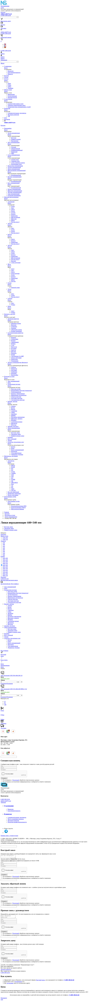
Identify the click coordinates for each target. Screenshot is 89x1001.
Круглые (13, 137)
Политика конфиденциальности (17, 822)
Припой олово (15, 287)
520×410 (5, 570)
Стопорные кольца (16, 421)
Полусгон (14, 347)
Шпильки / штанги (16, 418)
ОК (12, 481)
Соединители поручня (17, 400)
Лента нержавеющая (14, 169)
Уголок (13, 212)
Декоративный (15, 148)
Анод (12, 269)
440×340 (5, 565)
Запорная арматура (13, 318)
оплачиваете (18, 981)
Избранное (4, 60)
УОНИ (13, 479)
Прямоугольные (16, 139)
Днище (10, 440)
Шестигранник (15, 217)
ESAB (13, 467)
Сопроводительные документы (17, 113)
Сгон (12, 345)
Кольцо (13, 340)
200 (4, 543)
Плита (13, 211)
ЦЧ (12, 487)
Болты (13, 407)
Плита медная (15, 273)
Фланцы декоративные (18, 393)
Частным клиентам (13, 114)
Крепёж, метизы (12, 401)
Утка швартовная (16, 453)
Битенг (13, 446)
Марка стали (4, 536)
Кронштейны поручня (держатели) (21, 390)
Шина (13, 220)
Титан (9, 289)
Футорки (13, 348)
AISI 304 (5, 537)
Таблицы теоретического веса (16, 105)
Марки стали (8, 89)
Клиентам (7, 108)
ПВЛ (12, 153)
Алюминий (11, 201)
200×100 (5, 558)
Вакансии (10, 71)
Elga (12, 484)
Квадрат (13, 261)
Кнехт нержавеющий (17, 450)
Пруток (13, 281)
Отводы (13, 367)
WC (12, 468)
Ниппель (13, 353)
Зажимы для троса (13, 426)
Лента (13, 209)
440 (4, 548)
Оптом (6, 77)
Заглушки (14, 370)
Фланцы (13, 337)
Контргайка (14, 375)
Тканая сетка (15, 159)
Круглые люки (15, 432)
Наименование (5, 665)
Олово (9, 283)
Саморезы (14, 411)
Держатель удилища (17, 454)
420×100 (5, 561)
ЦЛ (12, 478)
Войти (3, 58)
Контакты (7, 119)
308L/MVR (14, 482)
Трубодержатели (16, 392)
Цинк (9, 306)
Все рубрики (4, 650)
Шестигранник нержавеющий (17, 170)
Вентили (13, 325)
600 (4, 555)
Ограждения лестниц (14, 384)
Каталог (3, 12)
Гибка (9, 86)
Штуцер (13, 351)
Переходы (14, 368)
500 (4, 551)
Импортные (11, 94)
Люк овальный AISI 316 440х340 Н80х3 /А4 (14, 689)
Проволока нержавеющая (15, 166)
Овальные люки (16, 434)
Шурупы (13, 425)
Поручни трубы (16, 389)
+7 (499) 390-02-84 (68, 980)
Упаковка (10, 88)
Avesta (13, 471)
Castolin (13, 473)
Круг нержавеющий (14, 183)
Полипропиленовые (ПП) (18, 506)
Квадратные (14, 141)
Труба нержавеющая (14, 133)
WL (12, 470)
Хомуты (13, 350)
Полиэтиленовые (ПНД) (18, 507)
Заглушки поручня (16, 398)
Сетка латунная (15, 262)
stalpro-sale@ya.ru (6, 801)
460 (4, 549)
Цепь (9, 382)
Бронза (10, 234)
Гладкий (13, 147)
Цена (2, 667)
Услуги (6, 79)
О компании (7, 66)
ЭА (12, 485)
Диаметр (3, 541)
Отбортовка (14, 339)
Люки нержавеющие (14, 428)
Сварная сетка (15, 161)
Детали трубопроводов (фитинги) (18, 362)
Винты (13, 409)
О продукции (8, 99)
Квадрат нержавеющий (14, 176)
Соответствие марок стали (15, 103)
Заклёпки (14, 414)
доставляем (10, 983)
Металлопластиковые (17, 509)
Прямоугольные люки (17, 436)
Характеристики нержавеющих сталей (19, 107)
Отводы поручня (16, 397)
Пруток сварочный (13, 492)
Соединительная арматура (15, 333)
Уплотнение (14, 361)
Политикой (15, 780)
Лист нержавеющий (14, 142)
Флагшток (14, 451)
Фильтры (14, 373)
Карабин (10, 437)
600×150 (5, 575)
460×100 (5, 567)
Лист (12, 208)
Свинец (10, 298)
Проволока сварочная (14, 493)
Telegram (3, 802)
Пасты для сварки (13, 495)
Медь (9, 264)
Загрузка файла (5, 859)
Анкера (13, 406)
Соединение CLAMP (17, 356)
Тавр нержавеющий (13, 194)
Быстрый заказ (40, 980)
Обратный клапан (16, 329)
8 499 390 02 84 (5, 799)
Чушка (13, 304)
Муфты (13, 343)
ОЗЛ (12, 475)
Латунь (10, 245)
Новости (10, 74)
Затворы (13, 328)
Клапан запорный (16, 331)
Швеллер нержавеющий (15, 191)
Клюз (12, 448)
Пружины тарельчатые (18, 417)
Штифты (13, 420)
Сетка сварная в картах (18, 162)
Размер (3, 556)
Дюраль (10, 223)
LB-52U (13, 490)
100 (5, 704)
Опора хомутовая (16, 357)
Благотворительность (14, 72)
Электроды (11, 460)
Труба (13, 206)
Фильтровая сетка (16, 164)
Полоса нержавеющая (14, 189)
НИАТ (13, 465)
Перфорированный (17, 150)
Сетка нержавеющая (14, 155)
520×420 (5, 572)
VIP (9, 116)
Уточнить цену (5, 678)
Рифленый (14, 151)
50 (5, 703)
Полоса (13, 214)
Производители (12, 97)
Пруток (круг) (15, 222)
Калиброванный (16, 175)
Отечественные (12, 96)
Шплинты (14, 423)
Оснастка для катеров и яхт (16, 442)
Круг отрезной (12, 439)
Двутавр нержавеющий (14, 192)
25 (5, 701)
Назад (6, 68)
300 (4, 544)
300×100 (5, 560)
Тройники (14, 372)
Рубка (9, 85)
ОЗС (12, 476)
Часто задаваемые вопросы (16, 819)
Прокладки (14, 359)
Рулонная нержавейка (14, 195)
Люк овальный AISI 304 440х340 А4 (11, 675)
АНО (12, 489)
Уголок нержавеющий (14, 167)
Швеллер (14, 219)
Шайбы (13, 415)
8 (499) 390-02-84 (6, 15)
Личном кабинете (6, 969)
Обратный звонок (6, 37)
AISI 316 (5, 539)
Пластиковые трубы (14, 501)
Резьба (13, 354)
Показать (3, 534)
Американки (15, 342)
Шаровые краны (16, 323)
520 (4, 553)
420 (4, 546)
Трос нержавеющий (13, 381)
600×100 (5, 574)
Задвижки (14, 326)
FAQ (5, 118)
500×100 (5, 568)
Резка (9, 83)
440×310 (5, 563)
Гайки (13, 412)
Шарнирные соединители (18, 395)
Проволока (14, 215)
